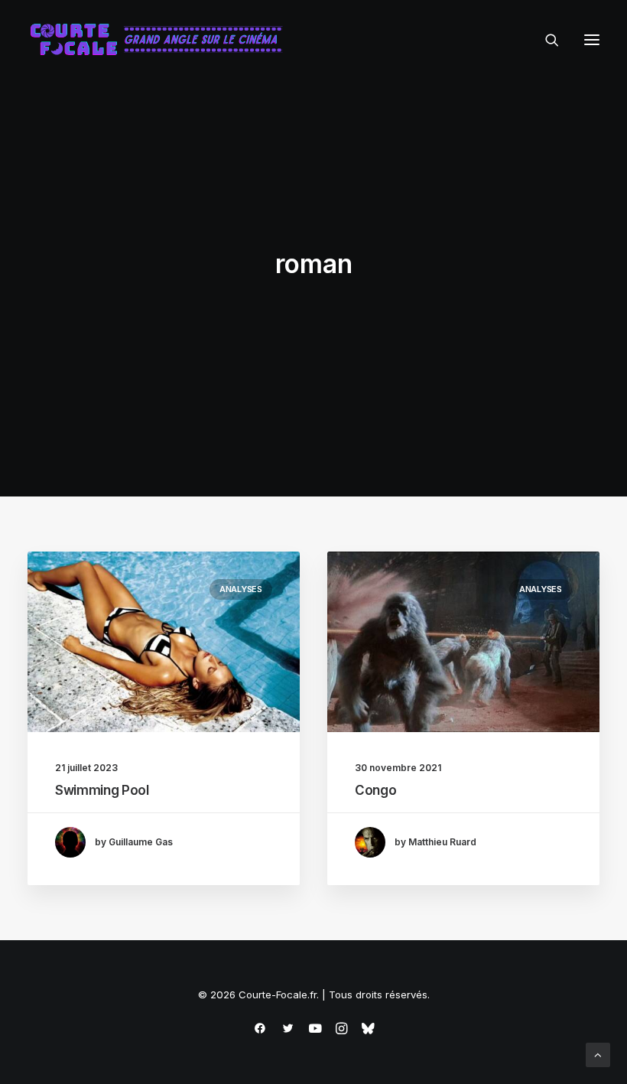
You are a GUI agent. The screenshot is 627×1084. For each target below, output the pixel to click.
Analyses (240, 589)
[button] (592, 40)
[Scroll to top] (598, 1054)
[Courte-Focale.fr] (161, 40)
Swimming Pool (102, 790)
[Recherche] (545, 40)
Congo (375, 790)
